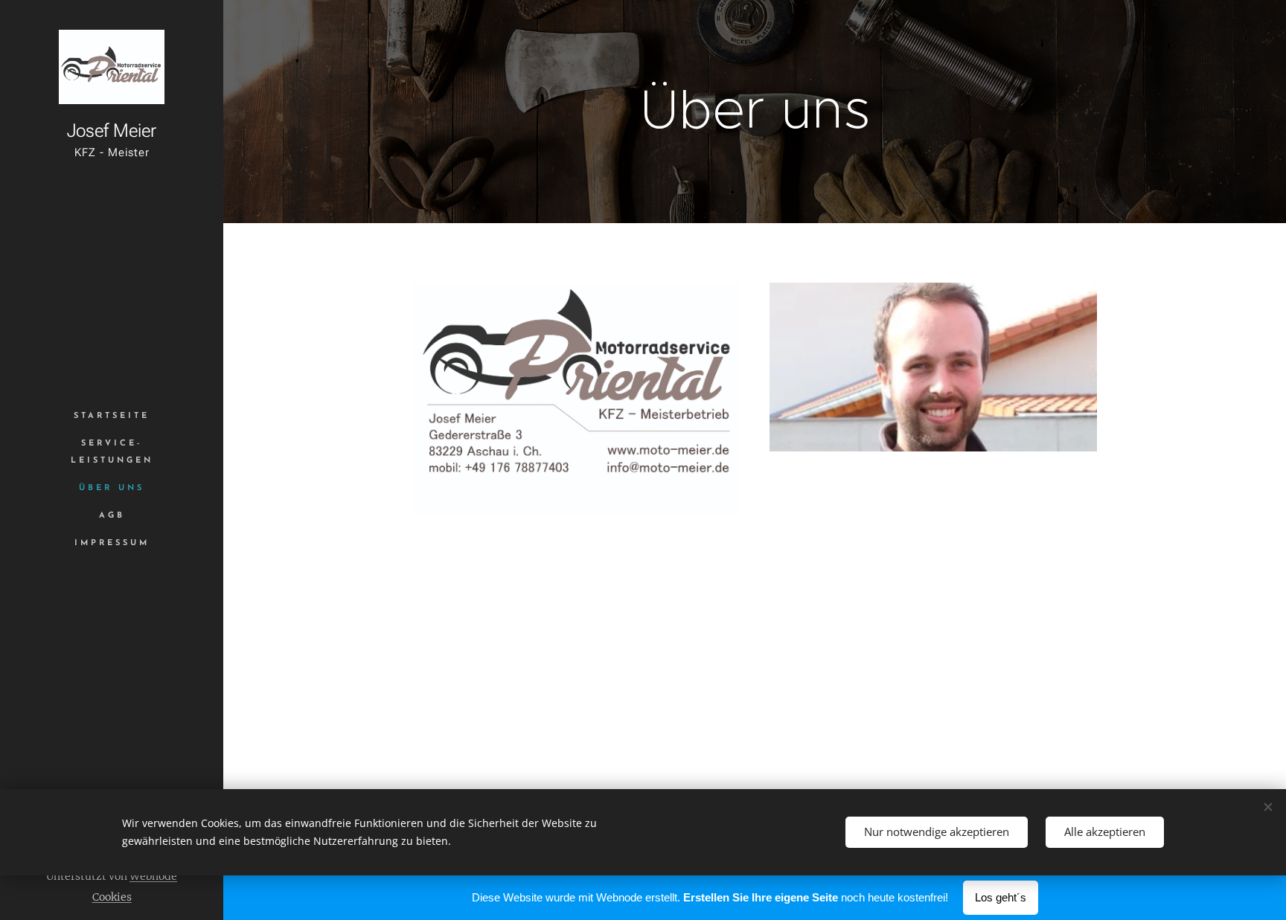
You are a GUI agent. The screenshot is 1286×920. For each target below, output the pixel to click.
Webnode (153, 876)
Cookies (112, 897)
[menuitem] (111, 416)
